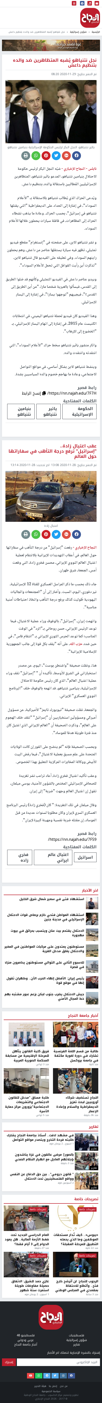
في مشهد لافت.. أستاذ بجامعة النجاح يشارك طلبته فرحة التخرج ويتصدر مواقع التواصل (40, 1378)
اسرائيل (85, 857)
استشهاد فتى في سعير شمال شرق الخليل (51, 1140)
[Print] (25, 155)
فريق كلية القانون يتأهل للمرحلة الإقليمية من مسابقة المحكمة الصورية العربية (27, 1297)
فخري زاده (23, 857)
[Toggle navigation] (74, 3)
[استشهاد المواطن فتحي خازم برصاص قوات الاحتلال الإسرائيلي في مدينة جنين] (92, 1160)
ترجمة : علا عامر (84, 943)
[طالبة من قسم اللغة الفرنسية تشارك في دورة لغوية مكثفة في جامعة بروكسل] (75, 1276)
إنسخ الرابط (32, 393)
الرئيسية (96, 31)
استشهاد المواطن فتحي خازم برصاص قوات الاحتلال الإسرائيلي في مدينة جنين (45, 1158)
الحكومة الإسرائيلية (82, 411)
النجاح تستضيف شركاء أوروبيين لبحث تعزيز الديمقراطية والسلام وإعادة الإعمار (77, 1346)
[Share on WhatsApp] (35, 155)
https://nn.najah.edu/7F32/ (72, 1086)
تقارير (93, 1368)
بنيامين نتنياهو (24, 411)
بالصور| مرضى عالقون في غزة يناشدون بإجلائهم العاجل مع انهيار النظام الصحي (44, 1398)
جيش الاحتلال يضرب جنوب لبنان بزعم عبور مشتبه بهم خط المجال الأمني (44, 1237)
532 (44, 1101)
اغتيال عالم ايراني (58, 857)
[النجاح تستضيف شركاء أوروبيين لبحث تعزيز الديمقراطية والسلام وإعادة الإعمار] (75, 1322)
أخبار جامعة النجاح (83, 1257)
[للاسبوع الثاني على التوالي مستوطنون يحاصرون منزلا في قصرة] (92, 1207)
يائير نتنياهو (50, 411)
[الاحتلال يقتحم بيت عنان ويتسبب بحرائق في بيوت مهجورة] (92, 1176)
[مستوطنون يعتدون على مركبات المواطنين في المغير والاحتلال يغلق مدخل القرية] (92, 1192)
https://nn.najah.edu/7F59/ (72, 839)
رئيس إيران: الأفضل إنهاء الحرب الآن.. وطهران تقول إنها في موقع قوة (45, 1222)
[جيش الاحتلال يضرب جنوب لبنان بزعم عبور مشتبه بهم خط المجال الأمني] (92, 1239)
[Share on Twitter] (56, 155)
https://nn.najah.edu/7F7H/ (72, 393)
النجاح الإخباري (90, 18)
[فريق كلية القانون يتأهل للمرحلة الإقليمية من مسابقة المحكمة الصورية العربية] (26, 1276)
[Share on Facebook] (76, 155)
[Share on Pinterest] (46, 155)
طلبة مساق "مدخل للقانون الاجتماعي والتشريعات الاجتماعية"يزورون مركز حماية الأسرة (27, 1346)
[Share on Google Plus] (66, 155)
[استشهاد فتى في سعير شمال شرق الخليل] (92, 1144)
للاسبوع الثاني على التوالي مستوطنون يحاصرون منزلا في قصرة (44, 1206)
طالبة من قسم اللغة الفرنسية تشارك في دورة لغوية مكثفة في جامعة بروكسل (75, 1297)
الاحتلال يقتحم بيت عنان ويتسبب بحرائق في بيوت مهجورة (47, 1174)
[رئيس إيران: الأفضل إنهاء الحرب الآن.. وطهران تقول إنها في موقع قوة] (92, 1223)
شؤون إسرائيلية (78, 31)
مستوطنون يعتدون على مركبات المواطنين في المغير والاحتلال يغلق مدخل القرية (44, 1190)
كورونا (63, 1101)
